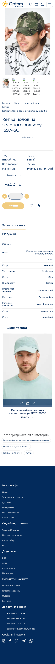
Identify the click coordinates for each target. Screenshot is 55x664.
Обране (6, 595)
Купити (13, 205)
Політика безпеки (10, 512)
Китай (31, 159)
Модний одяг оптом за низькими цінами (26, 440)
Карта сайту (8, 540)
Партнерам (7, 573)
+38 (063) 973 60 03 (16, 623)
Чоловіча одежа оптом (16, 446)
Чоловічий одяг (31, 103)
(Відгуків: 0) (27, 137)
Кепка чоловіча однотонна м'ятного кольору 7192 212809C (27, 412)
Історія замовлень (11, 590)
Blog (4, 557)
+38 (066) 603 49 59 (16, 613)
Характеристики (14, 225)
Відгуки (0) (9, 234)
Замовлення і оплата (12, 497)
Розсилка (6, 601)
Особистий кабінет (11, 585)
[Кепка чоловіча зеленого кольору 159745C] (27, 41)
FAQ (4, 545)
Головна (6, 103)
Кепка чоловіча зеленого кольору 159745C (24, 111)
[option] (27, 41)
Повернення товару (12, 535)
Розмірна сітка (15, 175)
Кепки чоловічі (11, 452)
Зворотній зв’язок (10, 530)
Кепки (5, 107)
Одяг (17, 103)
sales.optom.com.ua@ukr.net (21, 628)
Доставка (6, 502)
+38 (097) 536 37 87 (16, 618)
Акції (4, 563)
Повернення (8, 507)
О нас (5, 492)
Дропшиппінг (9, 568)
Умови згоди (8, 517)
